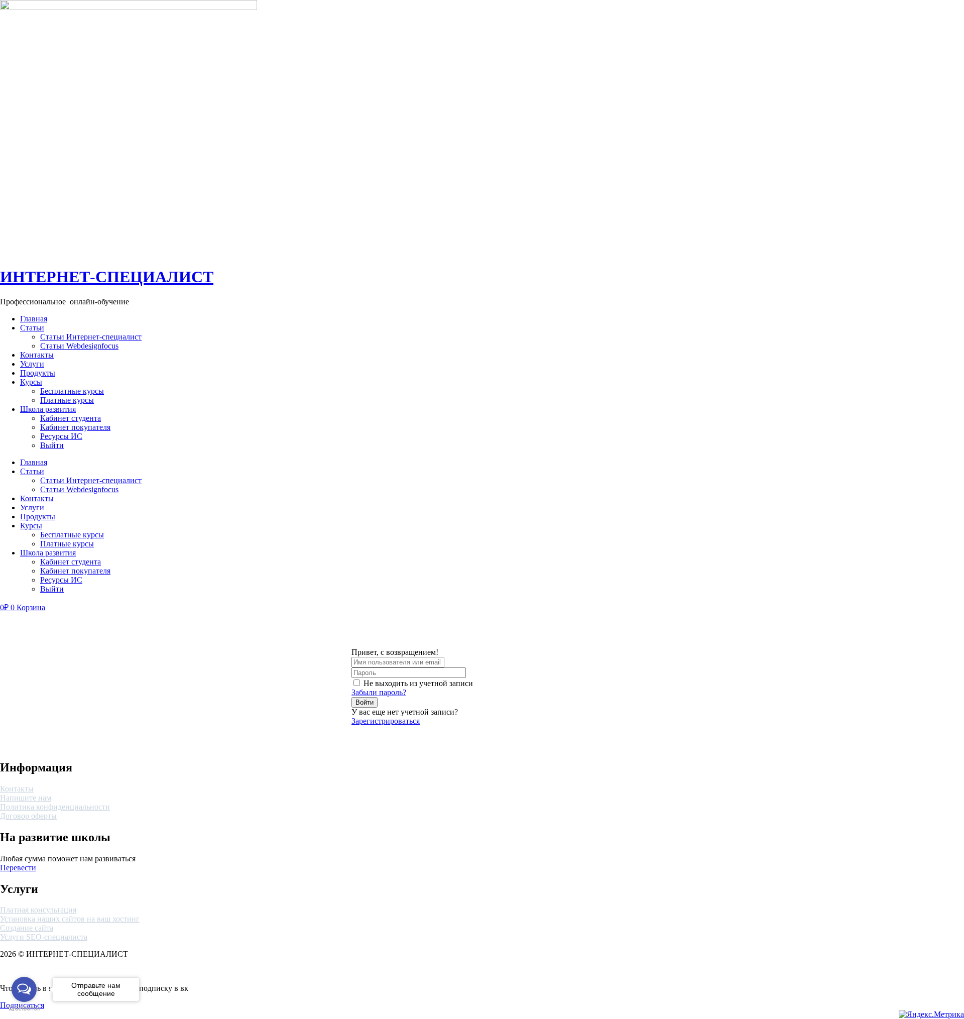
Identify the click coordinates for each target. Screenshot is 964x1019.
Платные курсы (67, 400)
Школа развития (48, 409)
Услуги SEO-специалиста (43, 937)
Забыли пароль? (378, 692)
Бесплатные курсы (72, 391)
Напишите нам (25, 798)
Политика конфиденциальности (55, 807)
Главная (33, 318)
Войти (364, 702)
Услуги (32, 364)
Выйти (52, 445)
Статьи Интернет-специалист (91, 336)
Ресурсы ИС (61, 436)
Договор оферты (28, 816)
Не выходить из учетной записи (418, 683)
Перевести (18, 867)
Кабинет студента (70, 418)
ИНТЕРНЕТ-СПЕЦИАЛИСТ (106, 277)
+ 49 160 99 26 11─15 (891, 318)
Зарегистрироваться (385, 721)
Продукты (37, 373)
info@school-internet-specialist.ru (911, 327)
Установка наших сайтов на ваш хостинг (70, 919)
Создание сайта (26, 928)
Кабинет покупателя (75, 427)
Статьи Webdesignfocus (79, 346)
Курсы (31, 382)
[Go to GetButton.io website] (24, 1008)
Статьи (32, 327)
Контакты (37, 355)
